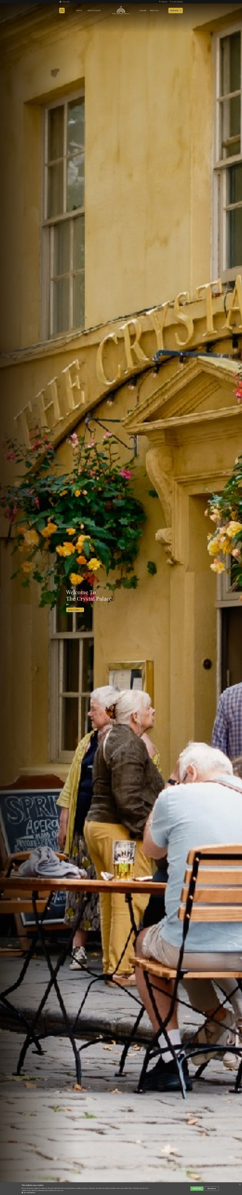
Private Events (94, 10)
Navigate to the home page (121, 10)
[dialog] (121, 1188)
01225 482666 (177, 1)
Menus (79, 10)
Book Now (174, 10)
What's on (154, 10)
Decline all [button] (211, 1188)
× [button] (240, 1184)
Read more (60, 1190)
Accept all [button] (197, 1188)
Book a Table (74, 610)
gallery (142, 10)
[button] (86, 1192)
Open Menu (62, 10)
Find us (164, 1)
